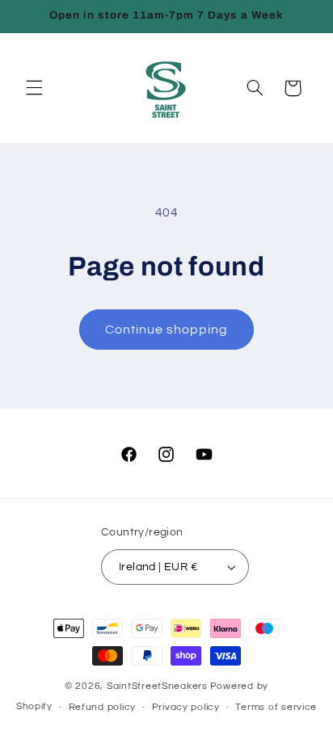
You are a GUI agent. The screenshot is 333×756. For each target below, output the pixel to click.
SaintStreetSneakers (157, 686)
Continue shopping (167, 329)
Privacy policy (186, 707)
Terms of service (276, 707)
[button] (34, 88)
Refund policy (103, 707)
